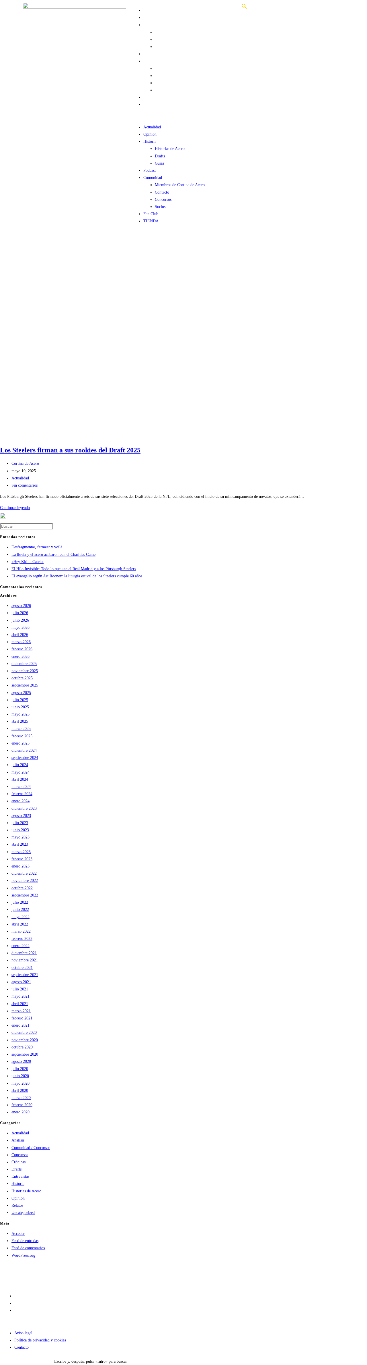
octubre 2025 (22, 678)
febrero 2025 (21, 736)
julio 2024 (19, 765)
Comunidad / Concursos (30, 1148)
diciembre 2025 (24, 664)
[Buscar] (244, 8)
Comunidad (152, 61)
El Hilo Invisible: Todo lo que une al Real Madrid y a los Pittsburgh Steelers (73, 569)
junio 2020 (20, 1076)
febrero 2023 (21, 859)
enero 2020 (20, 1112)
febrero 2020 (21, 1105)
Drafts (160, 39)
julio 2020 (19, 1069)
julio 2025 (19, 700)
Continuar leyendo (15, 508)
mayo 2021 (20, 996)
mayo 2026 (20, 627)
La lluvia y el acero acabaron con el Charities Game (53, 554)
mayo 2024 (20, 772)
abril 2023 (19, 844)
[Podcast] (103, 1273)
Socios (160, 90)
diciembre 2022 (24, 873)
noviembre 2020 (24, 1040)
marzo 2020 (21, 1098)
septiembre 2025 (24, 685)
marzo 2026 (21, 642)
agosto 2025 (21, 693)
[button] (183, 115)
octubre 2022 (22, 888)
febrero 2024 (21, 794)
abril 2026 (19, 635)
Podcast (149, 54)
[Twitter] (25, 1273)
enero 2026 (20, 656)
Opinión (150, 18)
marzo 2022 (21, 931)
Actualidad (152, 10)
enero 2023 (20, 866)
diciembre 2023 (24, 808)
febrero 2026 (21, 649)
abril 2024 (19, 779)
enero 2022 (20, 946)
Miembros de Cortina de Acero (180, 68)
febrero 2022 (21, 938)
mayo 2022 (20, 917)
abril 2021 (19, 1004)
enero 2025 (20, 743)
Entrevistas (20, 1176)
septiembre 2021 (24, 975)
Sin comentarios (24, 485)
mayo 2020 (20, 1083)
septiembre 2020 (24, 1054)
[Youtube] (10, 1273)
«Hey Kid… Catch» (27, 562)
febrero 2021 (21, 1018)
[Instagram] (41, 1273)
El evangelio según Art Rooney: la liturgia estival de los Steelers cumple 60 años (76, 576)
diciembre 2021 (24, 953)
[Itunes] (87, 1273)
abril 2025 (19, 721)
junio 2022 (20, 909)
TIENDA (151, 104)
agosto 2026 (21, 606)
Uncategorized (23, 1212)
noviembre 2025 (24, 671)
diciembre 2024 (24, 750)
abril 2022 (19, 924)
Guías (159, 47)
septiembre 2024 (24, 757)
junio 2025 (20, 707)
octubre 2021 (22, 967)
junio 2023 (20, 830)
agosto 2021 (21, 982)
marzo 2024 (21, 786)
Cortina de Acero (25, 463)
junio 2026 (20, 620)
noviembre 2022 (24, 880)
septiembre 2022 (24, 895)
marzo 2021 (21, 1011)
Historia (149, 25)
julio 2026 (19, 613)
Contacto (162, 76)
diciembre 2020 (24, 1032)
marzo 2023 (21, 852)
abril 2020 (19, 1090)
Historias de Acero (170, 32)
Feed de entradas (24, 1241)
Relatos (17, 1205)
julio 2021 (19, 989)
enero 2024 (20, 801)
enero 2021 (20, 1025)
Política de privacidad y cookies (40, 1303)
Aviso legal (23, 1296)
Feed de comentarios (28, 1248)
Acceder (18, 1233)
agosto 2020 (21, 1061)
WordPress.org (23, 1255)
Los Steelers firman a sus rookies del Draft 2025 (70, 450)
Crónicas (18, 1162)
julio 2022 (19, 902)
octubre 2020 (22, 1047)
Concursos (163, 83)
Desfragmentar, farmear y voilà (36, 547)
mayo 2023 (20, 837)
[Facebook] (72, 1273)
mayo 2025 (20, 714)
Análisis (17, 1140)
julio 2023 (19, 823)
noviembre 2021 (24, 960)
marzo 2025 (21, 728)
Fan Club (150, 97)
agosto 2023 (21, 815)
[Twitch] (56, 1273)
